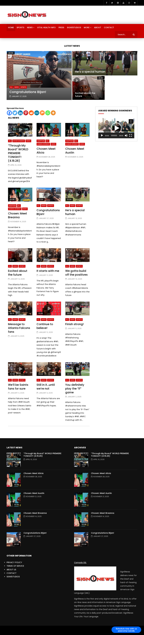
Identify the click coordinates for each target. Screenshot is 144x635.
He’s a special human (90, 72)
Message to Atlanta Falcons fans (19, 328)
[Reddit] (31, 112)
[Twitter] (112, 3)
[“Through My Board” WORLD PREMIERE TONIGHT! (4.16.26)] (14, 460)
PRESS (61, 27)
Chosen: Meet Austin (74, 151)
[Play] (102, 135)
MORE (86, 27)
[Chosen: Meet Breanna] (14, 519)
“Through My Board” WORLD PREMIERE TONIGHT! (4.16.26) (18, 153)
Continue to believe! (45, 326)
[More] (53, 112)
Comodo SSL (80, 562)
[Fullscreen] (130, 135)
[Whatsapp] (47, 112)
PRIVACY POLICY (14, 562)
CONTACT (109, 27)
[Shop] (134, 3)
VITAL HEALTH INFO (46, 27)
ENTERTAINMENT (18, 141)
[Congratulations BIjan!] (14, 539)
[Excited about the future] (88, 88)
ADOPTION (40, 141)
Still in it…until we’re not (46, 387)
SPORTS (20, 27)
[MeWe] (36, 112)
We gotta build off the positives (76, 273)
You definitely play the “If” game (74, 388)
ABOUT (97, 27)
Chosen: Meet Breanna (17, 215)
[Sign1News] (27, 15)
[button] (116, 128)
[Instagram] (129, 3)
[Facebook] (106, 3)
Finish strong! (74, 324)
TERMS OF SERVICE (15, 566)
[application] (116, 128)
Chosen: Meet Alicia (46, 151)
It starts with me (48, 271)
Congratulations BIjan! (27, 92)
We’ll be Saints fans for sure (18, 387)
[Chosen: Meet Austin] (14, 499)
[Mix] (42, 112)
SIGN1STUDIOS (74, 27)
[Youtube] (123, 3)
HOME (11, 27)
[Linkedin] (20, 112)
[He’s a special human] (104, 63)
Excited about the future (85, 94)
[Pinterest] (25, 112)
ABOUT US (11, 569)
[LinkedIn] (118, 3)
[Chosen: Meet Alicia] (14, 480)
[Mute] (126, 135)
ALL (11, 87)
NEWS (29, 27)
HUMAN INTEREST (43, 144)
